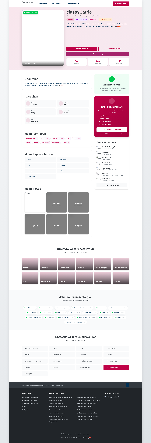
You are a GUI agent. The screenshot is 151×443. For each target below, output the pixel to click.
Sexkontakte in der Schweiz (30, 403)
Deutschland (97, 16)
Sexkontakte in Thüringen (85, 419)
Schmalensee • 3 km (109, 148)
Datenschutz (77, 434)
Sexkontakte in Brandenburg (58, 406)
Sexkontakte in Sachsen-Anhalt (87, 413)
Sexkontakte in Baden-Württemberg (60, 397)
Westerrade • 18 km (108, 180)
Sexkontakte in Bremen (56, 410)
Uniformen (66, 142)
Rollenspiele (55, 142)
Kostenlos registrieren (112, 129)
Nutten (24, 406)
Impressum (86, 434)
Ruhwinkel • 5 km (108, 154)
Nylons (28, 142)
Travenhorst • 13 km (108, 159)
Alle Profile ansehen (112, 185)
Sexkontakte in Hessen (56, 416)
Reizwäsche (45, 142)
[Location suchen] (110, 3)
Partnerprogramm (66, 434)
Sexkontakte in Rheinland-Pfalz (87, 403)
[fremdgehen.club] (28, 3)
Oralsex (36, 142)
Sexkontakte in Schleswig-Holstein (88, 416)
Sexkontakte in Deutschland (30, 397)
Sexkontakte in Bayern (56, 400)
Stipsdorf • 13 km (108, 164)
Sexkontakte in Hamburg (57, 413)
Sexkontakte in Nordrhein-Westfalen (88, 400)
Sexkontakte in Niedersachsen (86, 397)
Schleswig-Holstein (86, 16)
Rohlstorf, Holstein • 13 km (110, 170)
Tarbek (77, 16)
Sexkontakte (43, 3)
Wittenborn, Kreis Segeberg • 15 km (113, 175)
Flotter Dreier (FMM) (57, 138)
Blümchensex (44, 138)
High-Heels (77, 138)
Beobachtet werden (31, 138)
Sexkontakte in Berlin (56, 403)
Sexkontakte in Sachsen (84, 410)
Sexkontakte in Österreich (30, 400)
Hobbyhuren (25, 410)
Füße (68, 138)
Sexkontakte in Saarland (84, 406)
